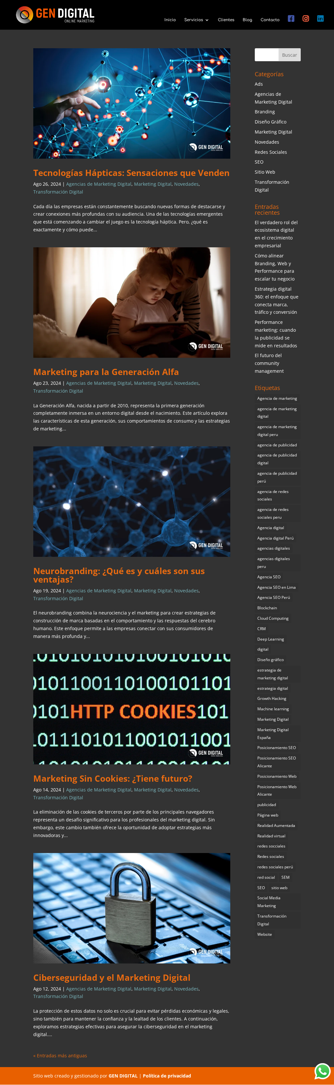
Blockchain (267, 608)
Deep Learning (270, 639)
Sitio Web (265, 172)
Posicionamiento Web (276, 776)
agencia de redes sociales (273, 495)
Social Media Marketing (269, 901)
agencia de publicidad (277, 445)
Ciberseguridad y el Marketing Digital (111, 977)
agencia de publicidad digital (277, 459)
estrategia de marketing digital (272, 674)
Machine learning (273, 709)
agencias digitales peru (273, 562)
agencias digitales (273, 548)
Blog (247, 20)
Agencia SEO (269, 577)
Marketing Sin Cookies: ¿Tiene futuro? (112, 778)
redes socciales (271, 846)
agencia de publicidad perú (277, 477)
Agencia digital (270, 527)
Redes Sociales (271, 152)
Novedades (186, 184)
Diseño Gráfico (270, 122)
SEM (285, 877)
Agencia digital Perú (275, 538)
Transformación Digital (58, 192)
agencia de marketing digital (277, 412)
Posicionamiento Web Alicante (276, 790)
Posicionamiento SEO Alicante (276, 762)
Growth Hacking (271, 698)
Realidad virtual (271, 836)
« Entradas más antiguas (60, 1055)
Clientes (226, 20)
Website (264, 934)
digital (262, 649)
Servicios (193, 20)
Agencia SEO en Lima (276, 587)
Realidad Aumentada (276, 825)
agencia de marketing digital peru (277, 430)
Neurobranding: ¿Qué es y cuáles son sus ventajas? (119, 575)
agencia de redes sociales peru (273, 513)
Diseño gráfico (270, 659)
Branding (265, 111)
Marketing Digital (153, 184)
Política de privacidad (167, 1076)
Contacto (270, 20)
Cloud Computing (273, 618)
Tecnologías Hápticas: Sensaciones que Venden (131, 173)
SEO (259, 162)
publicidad (266, 804)
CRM (261, 628)
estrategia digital (272, 688)
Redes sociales (270, 856)
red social (266, 877)
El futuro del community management (269, 363)
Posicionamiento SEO (276, 747)
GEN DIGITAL (123, 1076)
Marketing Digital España (273, 733)
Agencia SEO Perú (273, 597)
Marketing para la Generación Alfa (106, 372)
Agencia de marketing (277, 398)
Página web (267, 815)
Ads (259, 84)
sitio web (279, 887)
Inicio (170, 20)
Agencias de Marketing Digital (98, 184)
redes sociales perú (275, 867)
